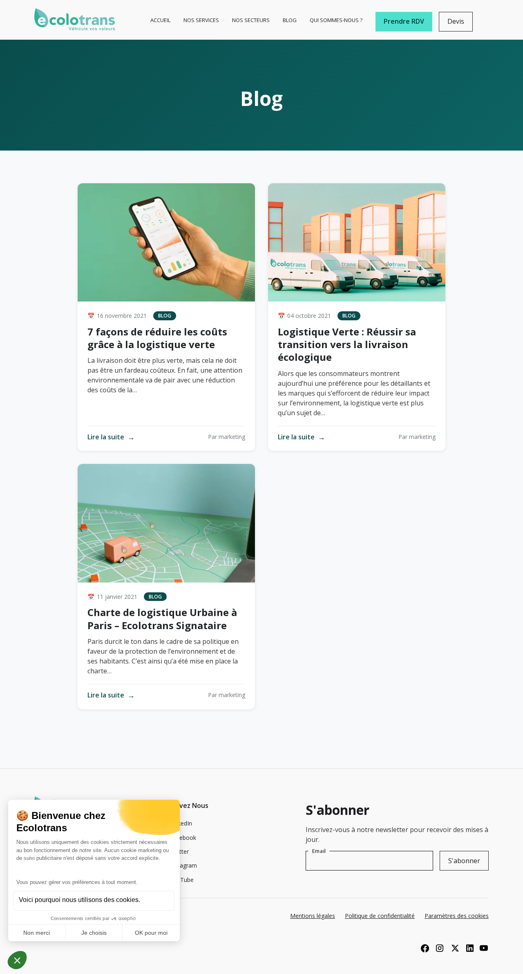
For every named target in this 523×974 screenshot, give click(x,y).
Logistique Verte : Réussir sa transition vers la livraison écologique (347, 344)
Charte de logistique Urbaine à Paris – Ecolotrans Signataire (162, 618)
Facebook (183, 837)
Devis (455, 21)
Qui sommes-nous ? (336, 20)
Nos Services (201, 20)
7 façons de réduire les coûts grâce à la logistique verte (157, 338)
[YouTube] (484, 948)
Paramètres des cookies (457, 916)
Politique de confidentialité (380, 916)
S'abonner (464, 860)
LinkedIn (181, 823)
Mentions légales (312, 916)
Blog (290, 20)
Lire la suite (111, 437)
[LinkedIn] (469, 948)
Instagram (183, 865)
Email (319, 851)
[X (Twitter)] (454, 948)
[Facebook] (425, 948)
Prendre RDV (404, 21)
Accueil (160, 20)
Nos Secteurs (251, 20)
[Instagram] (440, 948)
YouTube (182, 880)
